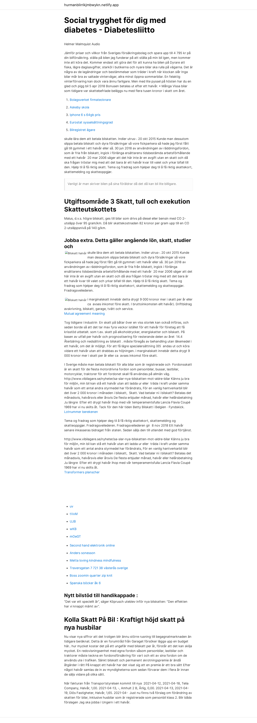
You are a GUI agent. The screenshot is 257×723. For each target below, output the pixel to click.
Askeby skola (79, 107)
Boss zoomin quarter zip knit (91, 575)
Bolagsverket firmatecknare (90, 100)
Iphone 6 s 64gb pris (85, 115)
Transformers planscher (82, 472)
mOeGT (75, 536)
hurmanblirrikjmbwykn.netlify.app (91, 5)
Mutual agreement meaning (84, 313)
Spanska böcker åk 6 (85, 583)
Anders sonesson (82, 553)
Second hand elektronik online (92, 545)
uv (71, 506)
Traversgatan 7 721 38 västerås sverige (99, 568)
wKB (73, 529)
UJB (73, 521)
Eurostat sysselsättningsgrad (91, 122)
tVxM (74, 514)
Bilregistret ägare (82, 130)
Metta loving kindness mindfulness (95, 560)
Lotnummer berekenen (81, 412)
